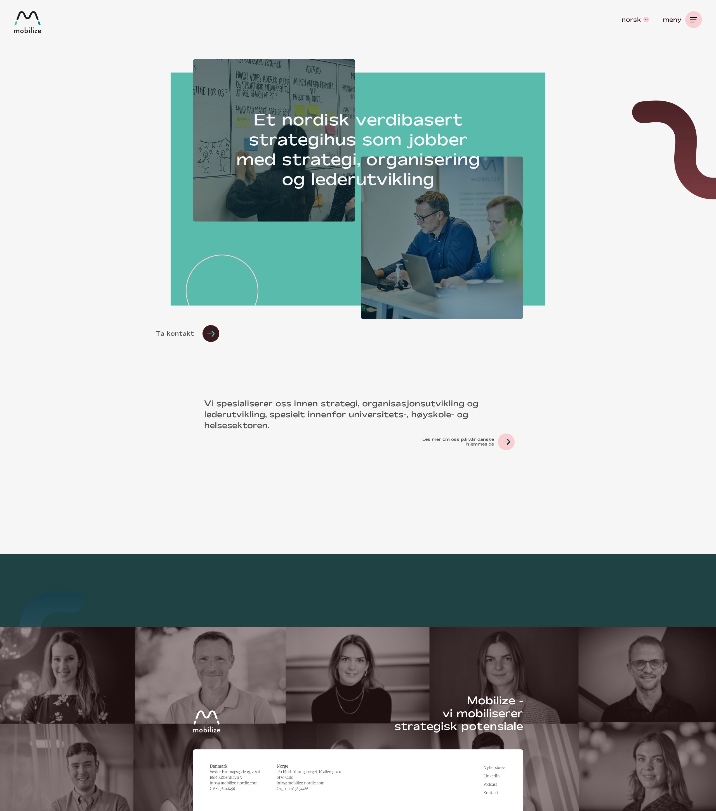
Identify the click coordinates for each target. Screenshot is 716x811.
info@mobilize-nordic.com (234, 783)
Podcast (490, 784)
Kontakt (490, 792)
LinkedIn (491, 776)
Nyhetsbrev (494, 767)
